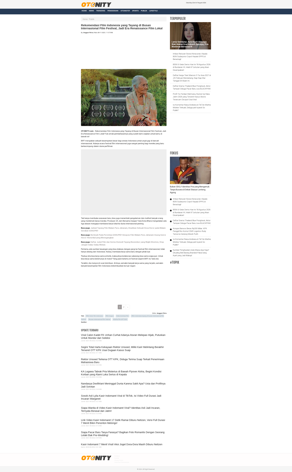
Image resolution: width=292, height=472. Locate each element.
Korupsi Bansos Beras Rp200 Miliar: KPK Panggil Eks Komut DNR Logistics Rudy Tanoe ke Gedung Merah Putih (190, 231)
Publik (144, 10)
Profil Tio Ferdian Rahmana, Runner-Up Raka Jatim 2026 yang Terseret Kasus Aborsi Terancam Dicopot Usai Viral (191, 97)
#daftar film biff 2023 (120, 319)
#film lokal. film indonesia (94, 316)
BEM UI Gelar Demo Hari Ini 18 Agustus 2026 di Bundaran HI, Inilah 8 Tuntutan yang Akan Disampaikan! (191, 67)
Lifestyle (153, 10)
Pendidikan (112, 10)
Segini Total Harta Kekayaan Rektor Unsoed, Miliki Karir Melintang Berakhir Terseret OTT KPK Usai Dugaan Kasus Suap (122, 348)
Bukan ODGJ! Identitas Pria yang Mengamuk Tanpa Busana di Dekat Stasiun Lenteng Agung (189, 189)
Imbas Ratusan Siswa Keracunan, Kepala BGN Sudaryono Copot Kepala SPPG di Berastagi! (190, 56)
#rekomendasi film (122, 316)
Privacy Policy (118, 460)
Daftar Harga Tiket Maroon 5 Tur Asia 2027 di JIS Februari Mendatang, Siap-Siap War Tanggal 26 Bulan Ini (192, 78)
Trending (100, 10)
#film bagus (109, 316)
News (91, 10)
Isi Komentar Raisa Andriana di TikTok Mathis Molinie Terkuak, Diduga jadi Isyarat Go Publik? (192, 108)
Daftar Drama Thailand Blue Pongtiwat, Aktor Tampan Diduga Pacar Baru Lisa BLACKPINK (192, 87)
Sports (135, 10)
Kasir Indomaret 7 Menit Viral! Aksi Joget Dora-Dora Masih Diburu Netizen (121, 444)
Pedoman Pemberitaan (121, 462)
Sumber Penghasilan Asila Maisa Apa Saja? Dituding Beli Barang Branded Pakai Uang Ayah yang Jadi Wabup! (191, 253)
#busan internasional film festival (99, 319)
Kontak (116, 458)
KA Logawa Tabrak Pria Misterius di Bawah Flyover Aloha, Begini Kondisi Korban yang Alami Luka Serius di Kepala (121, 373)
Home (84, 10)
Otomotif (125, 10)
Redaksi (117, 456)
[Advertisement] (124, 51)
